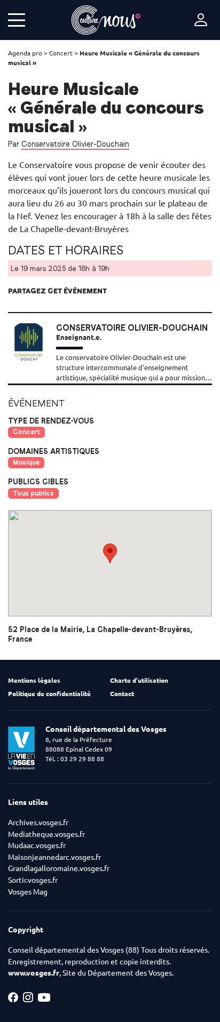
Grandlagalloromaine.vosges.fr (58, 868)
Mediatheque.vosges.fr (46, 834)
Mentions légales (34, 680)
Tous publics (33, 493)
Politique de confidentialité (49, 693)
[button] (110, 553)
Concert (61, 53)
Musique (26, 462)
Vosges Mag (28, 892)
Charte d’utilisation (139, 680)
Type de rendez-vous (51, 421)
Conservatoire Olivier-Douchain (75, 144)
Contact (122, 693)
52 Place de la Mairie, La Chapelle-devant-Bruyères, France (100, 634)
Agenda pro (25, 53)
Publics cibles (38, 481)
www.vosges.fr (33, 973)
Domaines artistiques (53, 451)
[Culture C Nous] (106, 20)
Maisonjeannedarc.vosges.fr (54, 857)
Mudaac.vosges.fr (37, 845)
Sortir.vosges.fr (33, 880)
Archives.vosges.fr (38, 822)
